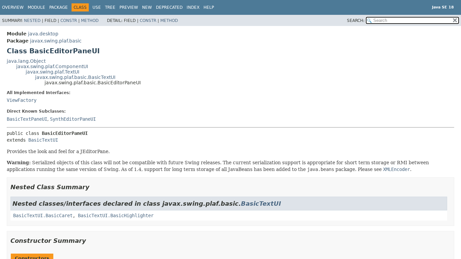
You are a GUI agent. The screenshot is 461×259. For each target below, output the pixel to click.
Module (36, 7)
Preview (128, 7)
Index (193, 7)
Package (58, 7)
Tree (110, 7)
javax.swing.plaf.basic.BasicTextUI (75, 77)
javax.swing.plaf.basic (56, 41)
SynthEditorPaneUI (73, 119)
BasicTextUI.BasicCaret (43, 215)
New (147, 7)
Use (96, 7)
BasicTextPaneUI (27, 119)
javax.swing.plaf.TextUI (52, 72)
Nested (32, 20)
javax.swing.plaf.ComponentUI (52, 66)
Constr (68, 20)
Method (90, 20)
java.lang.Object (26, 61)
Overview (13, 7)
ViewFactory (21, 100)
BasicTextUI (43, 140)
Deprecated (169, 7)
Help (209, 7)
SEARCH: (355, 20)
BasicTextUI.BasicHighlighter (116, 215)
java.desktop (43, 33)
